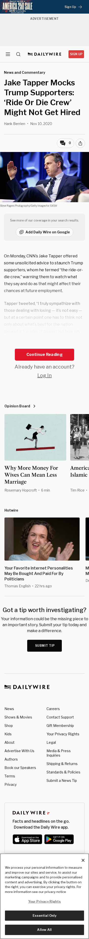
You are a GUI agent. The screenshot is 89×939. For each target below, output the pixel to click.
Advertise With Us (19, 751)
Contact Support (60, 717)
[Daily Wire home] (44, 54)
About (9, 742)
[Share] (80, 143)
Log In (44, 375)
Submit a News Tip (61, 780)
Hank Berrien (14, 124)
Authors (11, 759)
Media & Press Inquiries (58, 753)
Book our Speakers (20, 768)
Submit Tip (45, 645)
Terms (9, 776)
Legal (51, 742)
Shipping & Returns (62, 764)
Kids (8, 734)
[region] (44, 896)
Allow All (44, 930)
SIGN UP (76, 54)
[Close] (83, 860)
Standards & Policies (63, 772)
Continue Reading (44, 354)
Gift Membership (60, 725)
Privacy (10, 784)
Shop (8, 725)
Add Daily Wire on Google (47, 232)
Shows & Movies (18, 717)
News (9, 709)
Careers (53, 709)
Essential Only (45, 915)
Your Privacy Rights (62, 734)
